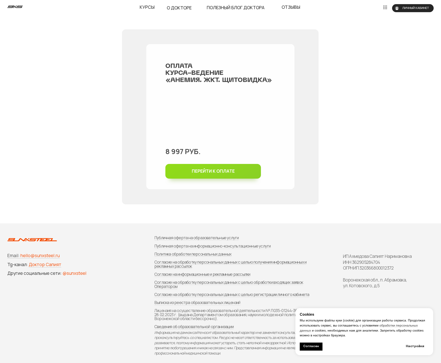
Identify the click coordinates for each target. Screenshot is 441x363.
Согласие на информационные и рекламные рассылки (202, 274)
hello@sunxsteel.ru (40, 256)
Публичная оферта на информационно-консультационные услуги (212, 246)
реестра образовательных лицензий (207, 302)
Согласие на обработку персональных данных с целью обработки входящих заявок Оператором (228, 284)
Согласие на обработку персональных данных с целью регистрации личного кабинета (231, 294)
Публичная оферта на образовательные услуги (196, 237)
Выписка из (164, 302)
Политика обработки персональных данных (193, 254)
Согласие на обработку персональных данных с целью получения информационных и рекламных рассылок (230, 264)
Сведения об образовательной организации (194, 326)
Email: (13, 256)
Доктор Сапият (45, 264)
